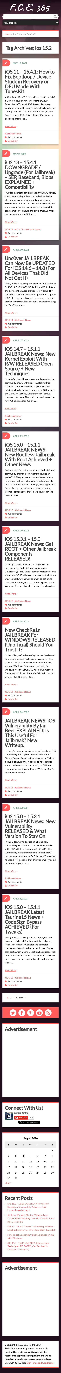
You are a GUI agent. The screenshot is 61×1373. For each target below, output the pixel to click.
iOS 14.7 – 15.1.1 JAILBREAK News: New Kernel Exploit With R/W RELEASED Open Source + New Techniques (30, 361)
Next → (22, 997)
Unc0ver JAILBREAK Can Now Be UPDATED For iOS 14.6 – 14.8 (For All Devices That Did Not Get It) (30, 268)
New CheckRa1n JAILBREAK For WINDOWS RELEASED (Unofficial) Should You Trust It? (30, 639)
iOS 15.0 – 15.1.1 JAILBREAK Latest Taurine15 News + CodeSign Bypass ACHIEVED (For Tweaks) (24, 919)
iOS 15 (19, 229)
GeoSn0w (12, 140)
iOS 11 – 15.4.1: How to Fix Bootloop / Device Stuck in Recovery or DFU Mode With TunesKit (30, 81)
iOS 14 (9, 229)
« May (8, 1182)
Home (8, 34)
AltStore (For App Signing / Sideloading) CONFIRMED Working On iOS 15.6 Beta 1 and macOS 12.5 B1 (30, 1218)
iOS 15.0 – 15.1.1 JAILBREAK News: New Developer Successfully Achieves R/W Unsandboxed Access (28, 1207)
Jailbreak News (13, 133)
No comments (15, 137)
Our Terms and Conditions (40, 1362)
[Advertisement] (30, 1063)
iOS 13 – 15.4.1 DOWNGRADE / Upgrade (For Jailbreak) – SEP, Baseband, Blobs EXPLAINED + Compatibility (30, 174)
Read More (10, 126)
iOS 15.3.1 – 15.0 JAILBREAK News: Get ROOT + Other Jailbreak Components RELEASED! (30, 548)
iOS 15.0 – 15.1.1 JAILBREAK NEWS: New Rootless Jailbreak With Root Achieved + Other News (30, 454)
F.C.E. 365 (29, 7)
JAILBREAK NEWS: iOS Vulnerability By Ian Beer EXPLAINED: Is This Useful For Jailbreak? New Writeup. (30, 733)
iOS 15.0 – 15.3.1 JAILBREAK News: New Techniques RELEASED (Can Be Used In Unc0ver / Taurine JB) (28, 1246)
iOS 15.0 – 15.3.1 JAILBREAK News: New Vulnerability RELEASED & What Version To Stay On (30, 826)
